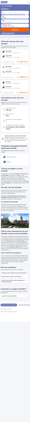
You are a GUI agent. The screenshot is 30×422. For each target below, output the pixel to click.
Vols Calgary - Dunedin (6, 309)
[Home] (4, 2)
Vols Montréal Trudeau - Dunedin (9, 311)
